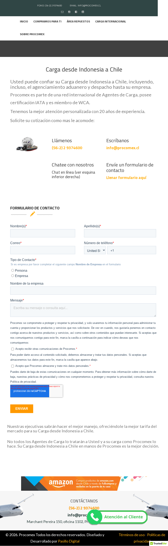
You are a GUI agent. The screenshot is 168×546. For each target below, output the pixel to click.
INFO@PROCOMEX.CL (89, 5)
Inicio (24, 21)
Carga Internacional (110, 21)
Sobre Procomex (32, 34)
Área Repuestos (78, 21)
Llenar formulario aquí (126, 177)
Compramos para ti (47, 21)
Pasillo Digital (68, 541)
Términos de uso (132, 534)
